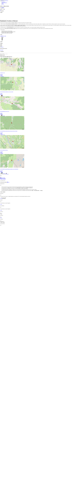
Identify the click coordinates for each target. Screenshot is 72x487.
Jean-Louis (4, 115)
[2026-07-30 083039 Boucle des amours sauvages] (12, 109)
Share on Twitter (3, 177)
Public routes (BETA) (4, 2)
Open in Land (3, 198)
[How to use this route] (0, 10)
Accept (3, 222)
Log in (2, 3)
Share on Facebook (3, 178)
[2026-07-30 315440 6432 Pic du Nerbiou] (12, 148)
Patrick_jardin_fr (4, 173)
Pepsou (2, 153)
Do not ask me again (3, 197)
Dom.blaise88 (3, 134)
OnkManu (3, 76)
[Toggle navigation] (2, 0)
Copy (8, 182)
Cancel (1, 198)
